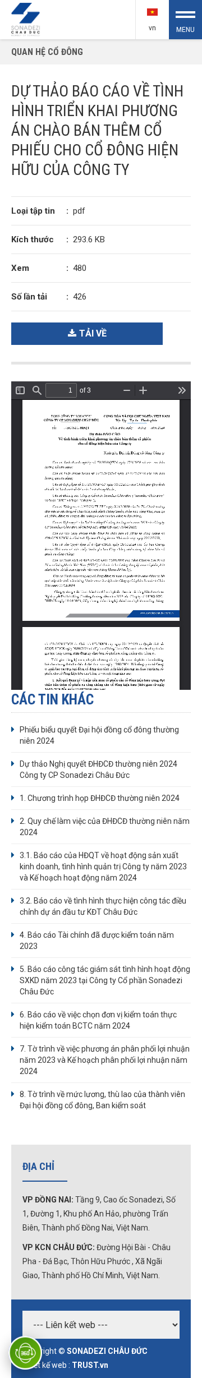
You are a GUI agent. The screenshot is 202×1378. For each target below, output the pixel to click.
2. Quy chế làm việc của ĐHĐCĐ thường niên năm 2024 (105, 827)
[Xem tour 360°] (25, 1353)
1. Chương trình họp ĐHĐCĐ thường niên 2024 (100, 798)
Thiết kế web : (46, 1365)
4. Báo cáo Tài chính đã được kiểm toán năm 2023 (97, 940)
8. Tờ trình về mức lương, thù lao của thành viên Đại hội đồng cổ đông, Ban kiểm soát (102, 1100)
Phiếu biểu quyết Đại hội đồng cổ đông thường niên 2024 (99, 735)
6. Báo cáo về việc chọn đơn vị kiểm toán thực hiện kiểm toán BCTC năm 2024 (98, 1020)
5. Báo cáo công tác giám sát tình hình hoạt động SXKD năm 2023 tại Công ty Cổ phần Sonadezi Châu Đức (105, 980)
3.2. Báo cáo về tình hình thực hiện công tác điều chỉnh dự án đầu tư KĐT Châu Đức (103, 906)
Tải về (93, 333)
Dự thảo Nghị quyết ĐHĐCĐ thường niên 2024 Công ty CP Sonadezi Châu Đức (98, 769)
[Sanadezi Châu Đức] (26, 18)
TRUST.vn (90, 1365)
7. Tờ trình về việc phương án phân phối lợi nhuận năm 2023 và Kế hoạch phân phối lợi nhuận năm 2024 (105, 1060)
